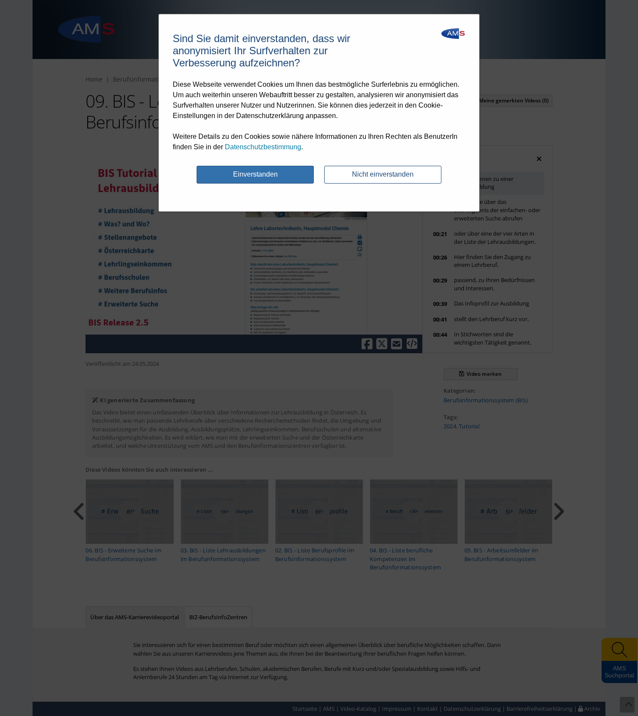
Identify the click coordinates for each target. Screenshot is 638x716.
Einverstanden (255, 174)
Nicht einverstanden (383, 174)
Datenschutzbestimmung (263, 147)
